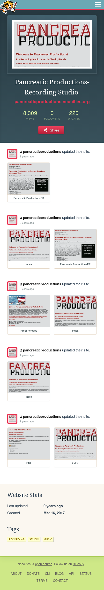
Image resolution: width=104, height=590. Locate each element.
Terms (42, 580)
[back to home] (9, 6)
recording (16, 539)
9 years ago (27, 156)
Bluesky (78, 563)
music (48, 539)
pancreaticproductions (42, 151)
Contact (60, 580)
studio (34, 539)
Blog (59, 573)
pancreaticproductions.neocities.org (52, 101)
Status (86, 573)
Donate (33, 573)
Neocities (24, 563)
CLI (47, 573)
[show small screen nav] (98, 4)
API (71, 573)
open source (43, 563)
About (16, 573)
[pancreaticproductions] (12, 154)
